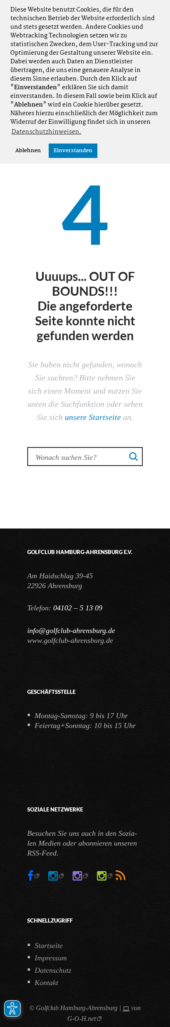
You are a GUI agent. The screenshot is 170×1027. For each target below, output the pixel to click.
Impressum (51, 958)
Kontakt (46, 982)
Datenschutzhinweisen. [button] (46, 132)
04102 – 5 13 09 (77, 608)
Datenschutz (53, 970)
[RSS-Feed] (120, 875)
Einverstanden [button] (73, 150)
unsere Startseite (93, 417)
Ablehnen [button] (28, 150)
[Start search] (133, 456)
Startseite (49, 945)
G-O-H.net (81, 1018)
